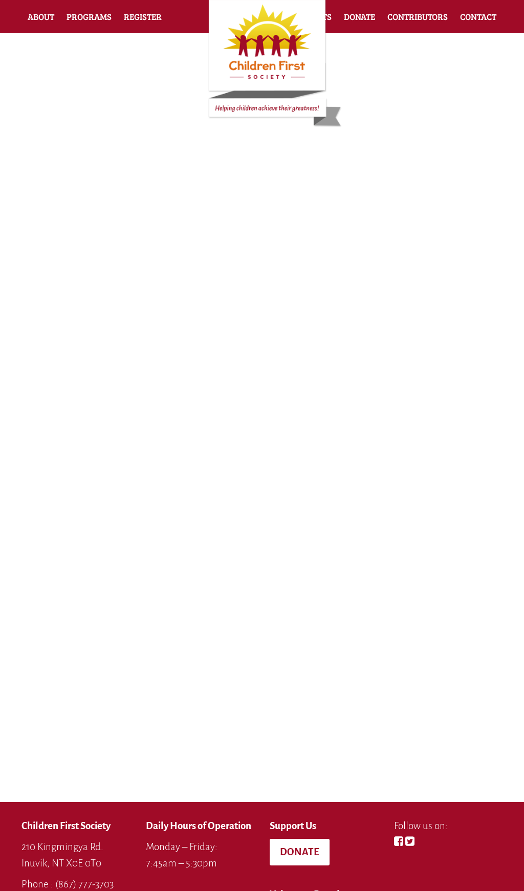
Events (316, 17)
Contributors (417, 17)
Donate (359, 17)
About (41, 17)
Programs (89, 17)
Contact (478, 17)
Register (143, 17)
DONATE (299, 852)
